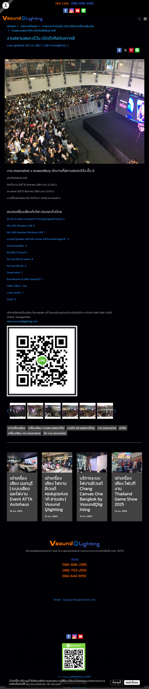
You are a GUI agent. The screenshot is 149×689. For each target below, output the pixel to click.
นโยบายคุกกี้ (56, 684)
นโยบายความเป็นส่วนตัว (36, 684)
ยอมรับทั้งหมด (132, 682)
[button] (139, 19)
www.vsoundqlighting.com (22, 321)
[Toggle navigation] (145, 19)
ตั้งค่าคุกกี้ (116, 682)
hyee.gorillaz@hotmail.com (79, 600)
